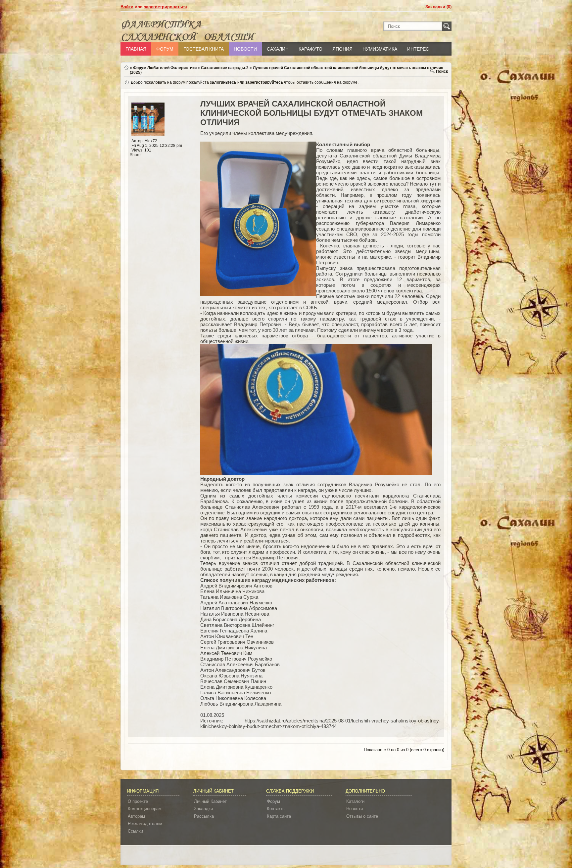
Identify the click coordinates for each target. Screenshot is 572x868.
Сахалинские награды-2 (225, 67)
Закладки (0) (438, 6)
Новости (245, 49)
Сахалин (278, 49)
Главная (135, 49)
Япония (342, 49)
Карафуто (310, 49)
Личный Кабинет (210, 801)
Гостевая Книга (203, 49)
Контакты (276, 808)
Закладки (203, 808)
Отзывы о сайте (362, 816)
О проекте (138, 801)
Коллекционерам (145, 808)
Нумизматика (379, 49)
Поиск (442, 71)
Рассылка (204, 816)
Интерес (418, 49)
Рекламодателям (145, 823)
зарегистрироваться (165, 6)
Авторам (136, 816)
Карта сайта (279, 816)
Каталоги (355, 801)
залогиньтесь (223, 82)
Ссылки (135, 831)
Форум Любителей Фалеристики (165, 67)
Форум (164, 49)
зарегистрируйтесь (264, 82)
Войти (126, 6)
